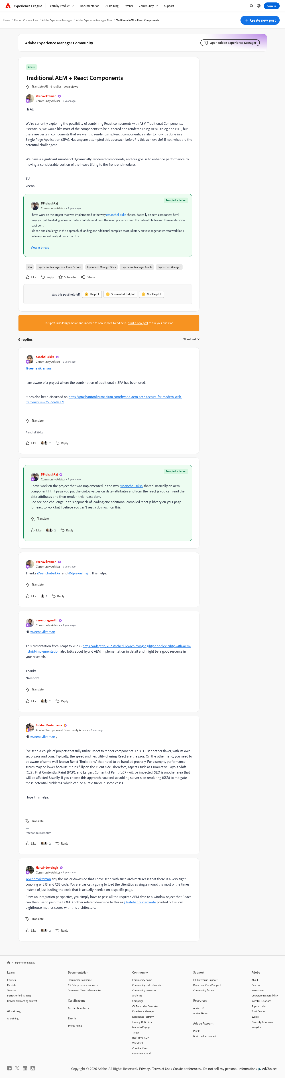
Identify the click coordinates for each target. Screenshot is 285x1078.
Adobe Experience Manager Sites (94, 20)
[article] (107, 401)
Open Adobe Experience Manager (233, 43)
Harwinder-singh (47, 867)
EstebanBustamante (49, 725)
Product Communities (26, 20)
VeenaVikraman (46, 96)
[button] (260, 20)
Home (6, 20)
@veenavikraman (38, 368)
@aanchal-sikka (116, 215)
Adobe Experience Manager (57, 20)
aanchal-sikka (45, 357)
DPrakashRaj (49, 203)
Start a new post (138, 323)
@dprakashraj (78, 573)
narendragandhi (46, 620)
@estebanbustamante (140, 902)
